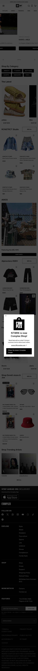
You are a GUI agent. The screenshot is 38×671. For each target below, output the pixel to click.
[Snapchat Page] (28, 514)
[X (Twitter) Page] (8, 514)
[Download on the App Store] (10, 496)
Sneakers (22, 533)
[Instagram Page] (18, 514)
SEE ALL (29, 129)
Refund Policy (24, 576)
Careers (22, 588)
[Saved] (32, 6)
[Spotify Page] (3, 519)
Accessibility (7, 639)
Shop (21, 563)
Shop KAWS (19, 48)
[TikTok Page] (33, 514)
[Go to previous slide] (3, 59)
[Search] (29, 6)
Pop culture (23, 536)
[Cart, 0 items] (35, 6)
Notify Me (31, 608)
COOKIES (5, 643)
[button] (19, 35)
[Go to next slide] (34, 59)
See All (19, 480)
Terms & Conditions (7, 630)
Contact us (23, 592)
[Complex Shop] (19, 5)
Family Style (23, 556)
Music (21, 530)
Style (21, 526)
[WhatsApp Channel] (13, 514)
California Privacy (10, 635)
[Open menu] (3, 6)
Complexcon (23, 552)
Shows (21, 549)
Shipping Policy (24, 573)
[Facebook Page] (3, 514)
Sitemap (23, 639)
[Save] (16, 135)
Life (20, 543)
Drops (21, 566)
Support (22, 569)
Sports (21, 539)
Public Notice (26, 635)
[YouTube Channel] (23, 514)
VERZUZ (22, 546)
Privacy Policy (26, 629)
